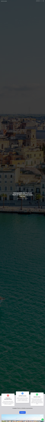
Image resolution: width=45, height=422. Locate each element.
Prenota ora (22, 412)
